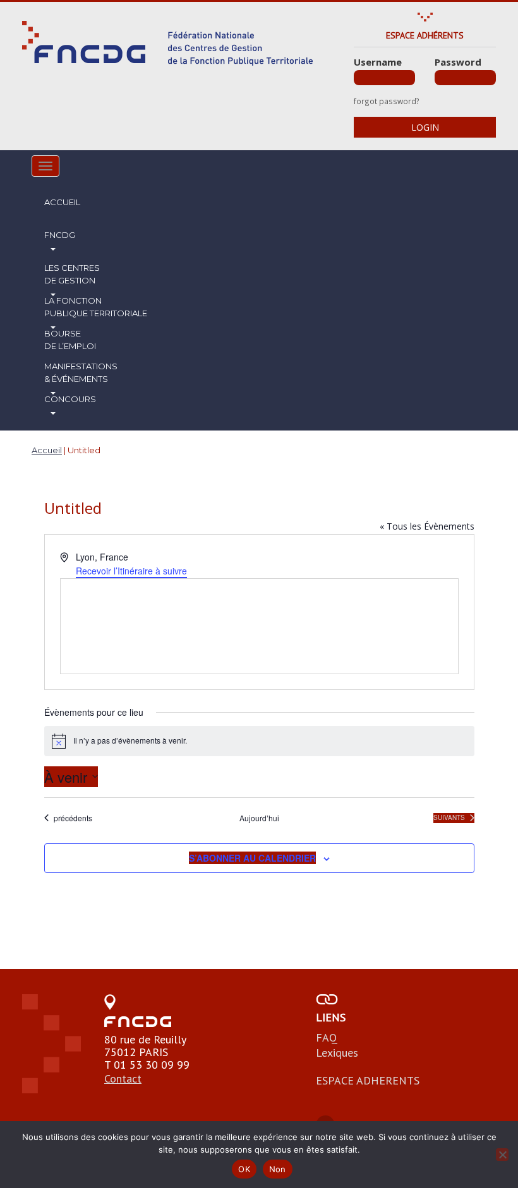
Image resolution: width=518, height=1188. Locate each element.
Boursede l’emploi (70, 339)
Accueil (62, 202)
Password (458, 62)
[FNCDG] (167, 43)
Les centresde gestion (72, 274)
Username (378, 62)
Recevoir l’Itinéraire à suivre (131, 570)
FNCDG (59, 235)
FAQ (326, 1037)
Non (277, 1169)
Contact (123, 1078)
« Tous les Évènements (427, 526)
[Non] (502, 1154)
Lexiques (337, 1052)
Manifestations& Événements (80, 372)
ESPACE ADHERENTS (367, 1080)
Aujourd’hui (259, 818)
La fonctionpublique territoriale (95, 306)
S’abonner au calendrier (252, 858)
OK (244, 1169)
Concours (70, 399)
